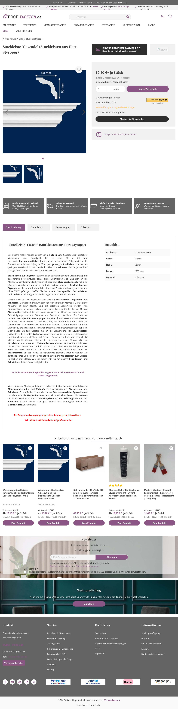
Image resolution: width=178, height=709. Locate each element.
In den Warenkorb (148, 89)
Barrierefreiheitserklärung (153, 654)
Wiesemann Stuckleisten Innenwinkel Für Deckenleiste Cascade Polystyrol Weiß (18, 493)
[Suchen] (128, 17)
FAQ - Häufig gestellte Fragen (60, 659)
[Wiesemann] (162, 49)
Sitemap (50, 669)
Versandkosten (112, 700)
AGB (102, 571)
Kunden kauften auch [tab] (106, 438)
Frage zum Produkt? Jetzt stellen (120, 134)
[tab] (14, 227)
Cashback (51, 664)
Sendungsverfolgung (150, 633)
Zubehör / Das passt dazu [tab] (72, 438)
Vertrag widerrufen (13, 663)
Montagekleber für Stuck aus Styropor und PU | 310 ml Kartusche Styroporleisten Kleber (124, 494)
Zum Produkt (18, 523)
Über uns (145, 638)
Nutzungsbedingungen (87, 566)
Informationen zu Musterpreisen (110, 112)
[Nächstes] (83, 113)
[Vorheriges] (6, 113)
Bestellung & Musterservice (59, 633)
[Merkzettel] (170, 17)
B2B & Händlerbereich (151, 643)
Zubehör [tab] (85, 227)
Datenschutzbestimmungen (53, 571)
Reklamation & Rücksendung (60, 648)
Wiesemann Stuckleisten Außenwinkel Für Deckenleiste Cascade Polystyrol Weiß (51, 494)
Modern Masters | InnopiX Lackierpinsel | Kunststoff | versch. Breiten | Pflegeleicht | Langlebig (159, 494)
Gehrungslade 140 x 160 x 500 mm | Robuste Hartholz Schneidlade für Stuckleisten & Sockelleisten (88, 494)
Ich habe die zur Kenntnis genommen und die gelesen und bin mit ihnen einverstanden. (86, 572)
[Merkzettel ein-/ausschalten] (78, 69)
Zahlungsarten (53, 643)
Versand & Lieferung (56, 638)
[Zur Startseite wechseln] (22, 16)
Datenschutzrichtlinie (60, 566)
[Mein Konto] (162, 17)
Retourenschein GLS (56, 654)
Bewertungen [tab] (63, 227)
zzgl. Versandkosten (117, 81)
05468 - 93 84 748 (13, 645)
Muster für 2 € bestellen (132, 119)
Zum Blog (89, 603)
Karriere (145, 648)
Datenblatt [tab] (36, 227)
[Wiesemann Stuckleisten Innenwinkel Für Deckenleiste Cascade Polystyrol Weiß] (18, 463)
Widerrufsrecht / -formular (107, 638)
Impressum (100, 653)
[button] (157, 101)
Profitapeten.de (9, 39)
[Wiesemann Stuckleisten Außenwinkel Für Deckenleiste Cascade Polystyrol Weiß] (53, 463)
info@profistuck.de (17, 656)
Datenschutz (100, 633)
